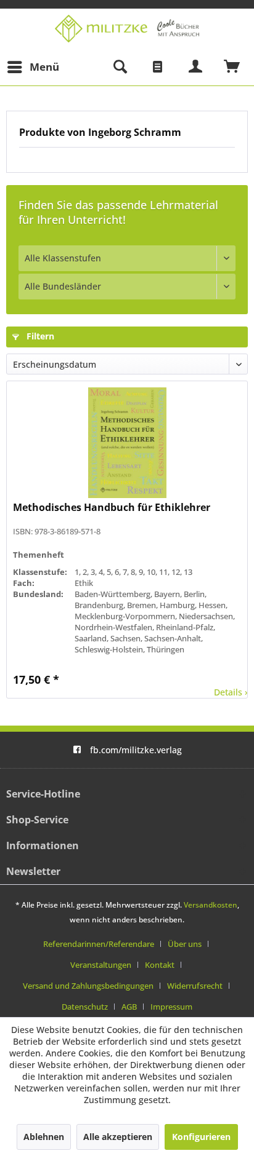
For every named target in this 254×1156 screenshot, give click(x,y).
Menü (44, 67)
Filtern (39, 336)
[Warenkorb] (232, 67)
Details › (230, 692)
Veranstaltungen (100, 964)
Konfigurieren (201, 1136)
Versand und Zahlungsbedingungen (88, 985)
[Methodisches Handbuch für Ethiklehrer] (127, 442)
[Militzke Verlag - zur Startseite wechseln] (127, 28)
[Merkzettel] (158, 67)
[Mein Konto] (196, 67)
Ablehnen (43, 1136)
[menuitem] (32, 67)
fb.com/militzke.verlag (136, 750)
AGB (129, 1006)
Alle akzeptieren (117, 1136)
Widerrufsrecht (195, 985)
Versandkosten (210, 905)
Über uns (185, 943)
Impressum (171, 1006)
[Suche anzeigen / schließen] (119, 67)
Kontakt (159, 964)
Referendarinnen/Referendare (98, 943)
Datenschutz (85, 1006)
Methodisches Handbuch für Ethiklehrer (111, 507)
